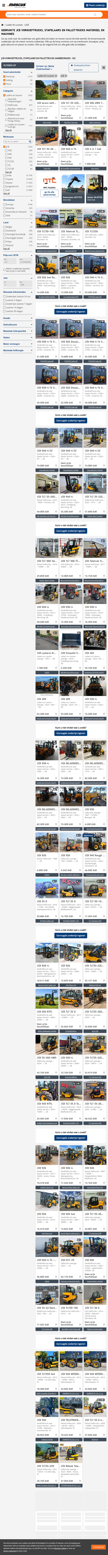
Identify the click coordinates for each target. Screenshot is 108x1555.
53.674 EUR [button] (91, 1073)
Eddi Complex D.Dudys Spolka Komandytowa (54, 1393)
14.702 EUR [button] (67, 916)
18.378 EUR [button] (43, 1183)
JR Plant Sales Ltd (47, 921)
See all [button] (8, 130)
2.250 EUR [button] (66, 668)
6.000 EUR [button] (42, 870)
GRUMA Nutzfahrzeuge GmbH (72, 516)
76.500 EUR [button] (91, 714)
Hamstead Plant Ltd (95, 1187)
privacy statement (10, 1551)
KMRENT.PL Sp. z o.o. (71, 1393)
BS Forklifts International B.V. (72, 168)
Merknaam (8, 137)
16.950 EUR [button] (91, 622)
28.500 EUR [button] (43, 622)
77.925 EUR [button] (43, 1325)
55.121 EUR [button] (91, 981)
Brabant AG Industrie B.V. (47, 251)
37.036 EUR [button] (91, 1435)
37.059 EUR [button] (67, 1481)
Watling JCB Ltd (95, 985)
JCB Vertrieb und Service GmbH (49, 516)
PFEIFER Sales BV (95, 297)
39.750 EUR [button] (91, 668)
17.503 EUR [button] (91, 916)
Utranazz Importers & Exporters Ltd (75, 1281)
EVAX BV (47, 168)
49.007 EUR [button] (91, 1229)
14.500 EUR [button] (43, 292)
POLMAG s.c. (95, 1485)
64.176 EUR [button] (67, 1277)
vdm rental (47, 122)
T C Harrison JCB (95, 921)
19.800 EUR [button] (67, 357)
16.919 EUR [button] (43, 1229)
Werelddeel (8, 200)
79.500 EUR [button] (67, 778)
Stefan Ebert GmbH (94, 516)
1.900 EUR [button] (90, 164)
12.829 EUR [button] (67, 981)
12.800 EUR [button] (91, 1527)
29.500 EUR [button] (43, 403)
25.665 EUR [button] (67, 1027)
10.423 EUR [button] (67, 1435)
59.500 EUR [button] (67, 714)
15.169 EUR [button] (67, 1073)
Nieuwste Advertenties (14, 292)
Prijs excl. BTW (10, 255)
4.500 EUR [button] (90, 824)
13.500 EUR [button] (67, 292)
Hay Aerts (95, 168)
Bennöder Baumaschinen (71, 626)
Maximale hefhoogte (13, 350)
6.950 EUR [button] (42, 118)
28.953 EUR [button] (43, 1435)
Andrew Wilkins (71, 1077)
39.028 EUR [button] (91, 1481)
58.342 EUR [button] (91, 1119)
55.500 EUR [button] (67, 512)
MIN (5, 259)
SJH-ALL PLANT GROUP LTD (71, 875)
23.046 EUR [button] (67, 1389)
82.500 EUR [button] (91, 778)
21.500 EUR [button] (91, 118)
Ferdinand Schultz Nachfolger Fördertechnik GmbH (57, 718)
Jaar (5, 278)
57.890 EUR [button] (91, 512)
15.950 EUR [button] (67, 622)
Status (6, 337)
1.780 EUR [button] (42, 668)
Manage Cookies (60, 1548)
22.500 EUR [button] (67, 403)
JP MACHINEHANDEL (47, 297)
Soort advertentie (12, 72)
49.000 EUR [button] (43, 512)
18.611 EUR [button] (43, 981)
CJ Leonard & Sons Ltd (95, 875)
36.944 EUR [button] (43, 1527)
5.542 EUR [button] (66, 870)
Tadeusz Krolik (47, 1439)
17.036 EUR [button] (67, 1119)
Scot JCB (95, 1031)
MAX (21, 259)
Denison (95, 1439)
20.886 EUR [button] (43, 916)
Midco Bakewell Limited (47, 1031)
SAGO (47, 672)
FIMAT (47, 875)
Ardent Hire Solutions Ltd (47, 1123)
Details (6, 318)
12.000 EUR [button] (67, 576)
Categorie (8, 91)
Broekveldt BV (71, 251)
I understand (98, 1547)
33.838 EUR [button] (91, 1027)
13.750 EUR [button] (91, 576)
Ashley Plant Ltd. (46, 1187)
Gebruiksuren (10, 325)
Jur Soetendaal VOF (70, 297)
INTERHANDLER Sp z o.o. (71, 1485)
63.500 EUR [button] (43, 714)
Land (5, 222)
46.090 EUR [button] (91, 870)
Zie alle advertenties (49, 193)
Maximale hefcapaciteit (14, 331)
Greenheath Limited (95, 1281)
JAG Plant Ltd (71, 985)
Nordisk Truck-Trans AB (71, 1329)
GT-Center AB (47, 1329)
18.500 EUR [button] (43, 1389)
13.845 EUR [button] (67, 1229)
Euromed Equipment (95, 829)
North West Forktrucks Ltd (71, 1233)
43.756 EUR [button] (43, 1073)
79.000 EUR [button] (43, 466)
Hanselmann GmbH (47, 470)
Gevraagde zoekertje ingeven (70, 311)
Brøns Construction (95, 1329)
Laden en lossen (14, 24)
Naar (21, 282)
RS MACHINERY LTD (71, 921)
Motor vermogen (11, 344)
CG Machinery (70, 1031)
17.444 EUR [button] (67, 1183)
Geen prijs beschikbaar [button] (67, 116)
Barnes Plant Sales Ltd (47, 985)
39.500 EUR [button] (91, 292)
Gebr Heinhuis (94, 122)
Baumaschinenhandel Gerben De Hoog (76, 580)
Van (5, 282)
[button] (17, 65)
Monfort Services (71, 122)
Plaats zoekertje (97, 5)
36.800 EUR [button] (43, 1277)
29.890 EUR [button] (43, 576)
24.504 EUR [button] (43, 1119)
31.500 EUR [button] (43, 357)
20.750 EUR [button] (43, 1481)
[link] (47, 90)
